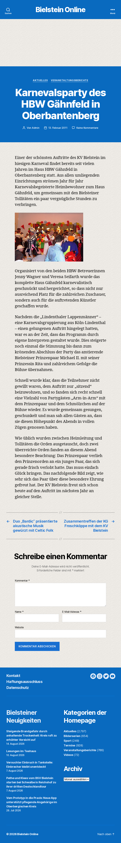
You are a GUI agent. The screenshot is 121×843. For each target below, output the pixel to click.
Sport (67, 740)
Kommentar (22, 580)
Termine (69, 745)
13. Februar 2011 (57, 127)
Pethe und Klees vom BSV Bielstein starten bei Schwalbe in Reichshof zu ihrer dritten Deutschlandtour (31, 782)
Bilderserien (72, 736)
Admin (35, 127)
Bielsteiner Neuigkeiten (23, 716)
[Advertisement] (60, 43)
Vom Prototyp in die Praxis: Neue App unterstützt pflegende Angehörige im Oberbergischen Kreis (31, 802)
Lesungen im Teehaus (21, 751)
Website (19, 627)
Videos (68, 755)
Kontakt (13, 675)
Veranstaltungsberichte (69, 80)
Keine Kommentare (87, 127)
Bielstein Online (60, 9)
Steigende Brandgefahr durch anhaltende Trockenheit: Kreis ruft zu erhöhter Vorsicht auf (31, 735)
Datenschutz (17, 687)
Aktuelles (40, 80)
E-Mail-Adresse (71, 611)
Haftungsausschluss (24, 681)
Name (19, 611)
